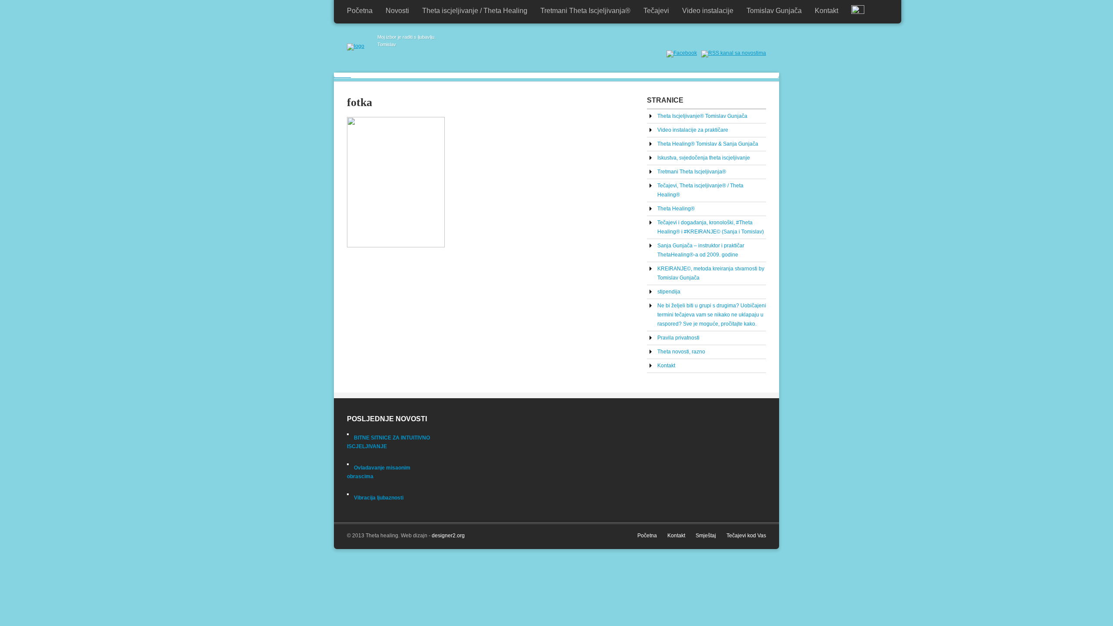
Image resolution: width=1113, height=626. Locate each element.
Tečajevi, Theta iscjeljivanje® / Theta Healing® (700, 190)
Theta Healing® (676, 209)
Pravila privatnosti (678, 338)
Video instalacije (707, 10)
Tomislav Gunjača (774, 10)
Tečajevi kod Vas (746, 536)
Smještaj (706, 536)
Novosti (397, 10)
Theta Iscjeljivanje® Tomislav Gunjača (702, 116)
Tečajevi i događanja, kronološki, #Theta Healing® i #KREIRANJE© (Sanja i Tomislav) (710, 227)
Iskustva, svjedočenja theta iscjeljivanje (703, 158)
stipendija (668, 292)
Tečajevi (656, 10)
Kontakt (826, 10)
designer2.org (448, 536)
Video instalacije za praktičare (692, 130)
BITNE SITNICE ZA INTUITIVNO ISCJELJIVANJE (388, 442)
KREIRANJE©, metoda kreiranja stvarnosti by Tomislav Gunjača (710, 273)
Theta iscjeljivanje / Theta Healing (474, 10)
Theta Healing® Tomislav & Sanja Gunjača (707, 144)
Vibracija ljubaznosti (378, 498)
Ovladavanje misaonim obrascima (378, 472)
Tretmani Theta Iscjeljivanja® (585, 10)
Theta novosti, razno (681, 352)
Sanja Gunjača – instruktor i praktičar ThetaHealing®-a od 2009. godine (700, 250)
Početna (360, 10)
